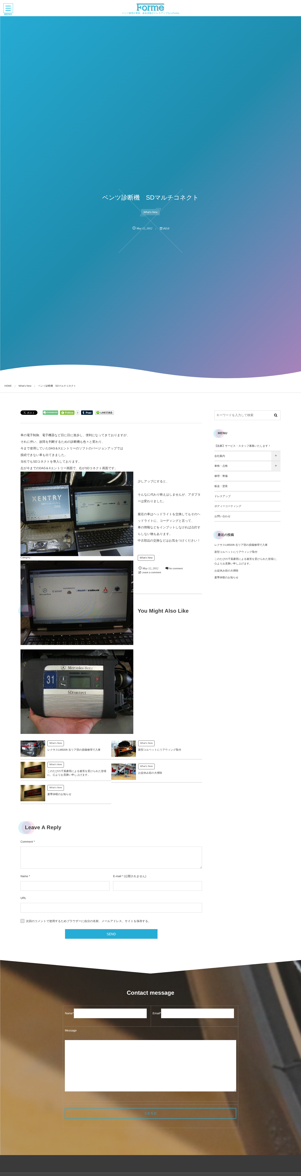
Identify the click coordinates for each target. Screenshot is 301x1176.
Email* (157, 1013)
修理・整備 (221, 476)
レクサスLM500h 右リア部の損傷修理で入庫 (73, 749)
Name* (69, 1013)
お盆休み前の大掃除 (150, 772)
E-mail (117, 876)
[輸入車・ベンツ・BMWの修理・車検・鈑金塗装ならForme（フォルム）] (150, 7)
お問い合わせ (222, 516)
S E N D (150, 1113)
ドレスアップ (222, 496)
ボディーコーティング (227, 506)
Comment (26, 841)
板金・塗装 (221, 486)
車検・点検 (221, 465)
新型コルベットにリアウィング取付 (159, 749)
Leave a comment (151, 572)
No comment (176, 568)
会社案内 (219, 456)
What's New (150, 212)
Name (24, 876)
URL (23, 898)
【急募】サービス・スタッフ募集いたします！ (242, 445)
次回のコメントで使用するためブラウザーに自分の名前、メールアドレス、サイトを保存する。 (88, 921)
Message (70, 1030)
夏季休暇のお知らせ (59, 794)
